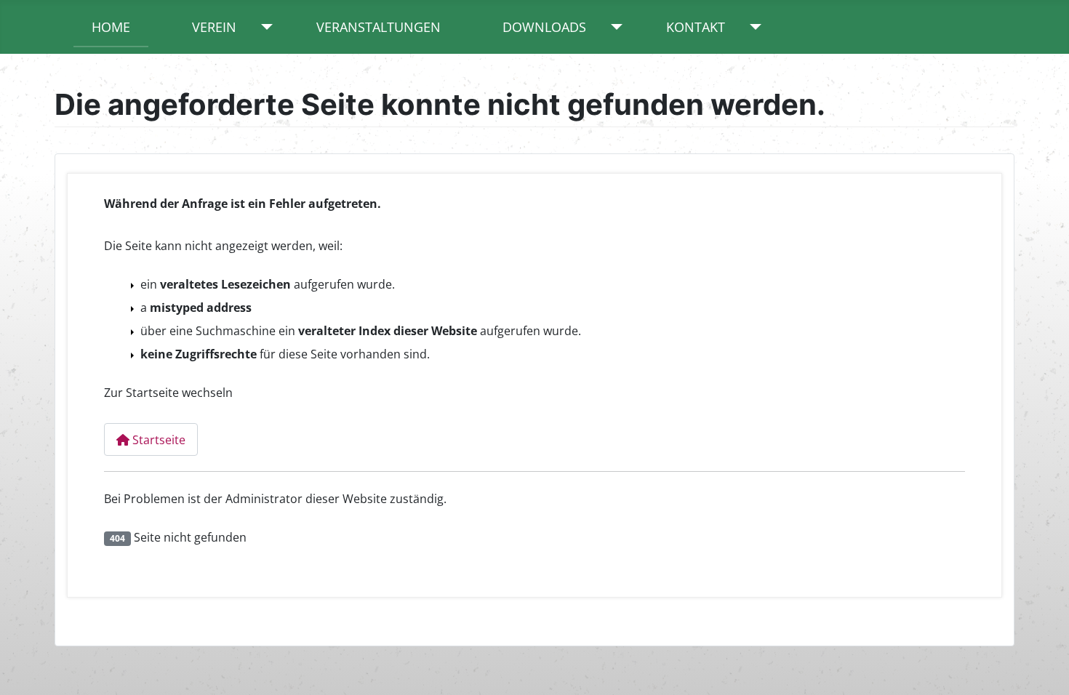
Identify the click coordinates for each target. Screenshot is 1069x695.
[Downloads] (613, 27)
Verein (214, 27)
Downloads (544, 27)
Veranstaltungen (378, 27)
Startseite (157, 440)
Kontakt (695, 27)
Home (111, 27)
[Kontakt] (752, 27)
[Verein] (264, 27)
